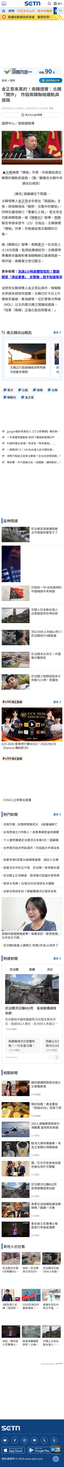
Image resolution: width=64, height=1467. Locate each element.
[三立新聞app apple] (13, 1450)
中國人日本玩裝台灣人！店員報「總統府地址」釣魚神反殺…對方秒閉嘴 (51, 1342)
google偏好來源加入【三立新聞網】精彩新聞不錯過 (33, 431)
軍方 (41, 244)
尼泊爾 (14, 969)
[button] (49, 3)
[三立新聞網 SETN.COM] (3, 10)
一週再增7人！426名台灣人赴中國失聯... (30, 449)
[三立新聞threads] (54, 1440)
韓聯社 (36, 217)
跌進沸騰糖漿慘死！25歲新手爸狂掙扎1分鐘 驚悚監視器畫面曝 (31, 1342)
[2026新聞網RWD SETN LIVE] (4, 3)
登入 (60, 3)
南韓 (57, 217)
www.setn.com (34, 1459)
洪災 (50, 969)
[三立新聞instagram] (24, 1440)
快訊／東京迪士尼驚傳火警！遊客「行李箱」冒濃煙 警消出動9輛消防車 (10, 1342)
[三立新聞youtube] (5, 1440)
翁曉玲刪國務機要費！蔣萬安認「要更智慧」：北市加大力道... (32, 935)
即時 (11, 11)
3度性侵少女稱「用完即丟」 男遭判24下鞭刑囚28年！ (10, 1306)
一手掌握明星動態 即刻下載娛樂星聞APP (30, 437)
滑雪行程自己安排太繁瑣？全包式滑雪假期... (33, 456)
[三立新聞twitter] (44, 1440)
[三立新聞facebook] (15, 1440)
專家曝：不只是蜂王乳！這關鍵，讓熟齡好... (33, 462)
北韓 (9, 172)
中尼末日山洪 (26, 11)
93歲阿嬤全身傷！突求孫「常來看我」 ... (31, 443)
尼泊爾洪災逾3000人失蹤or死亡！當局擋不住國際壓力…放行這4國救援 (51, 1269)
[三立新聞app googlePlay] (39, 1450)
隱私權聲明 (8, 1459)
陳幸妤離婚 (44, 11)
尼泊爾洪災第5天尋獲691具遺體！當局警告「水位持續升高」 (10, 1269)
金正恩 (23, 200)
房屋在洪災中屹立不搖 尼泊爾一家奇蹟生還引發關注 (51, 1306)
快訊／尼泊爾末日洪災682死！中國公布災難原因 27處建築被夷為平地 (31, 1269)
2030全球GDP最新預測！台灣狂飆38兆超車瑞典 (31, 1306)
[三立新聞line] (34, 1440)
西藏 (32, 969)
